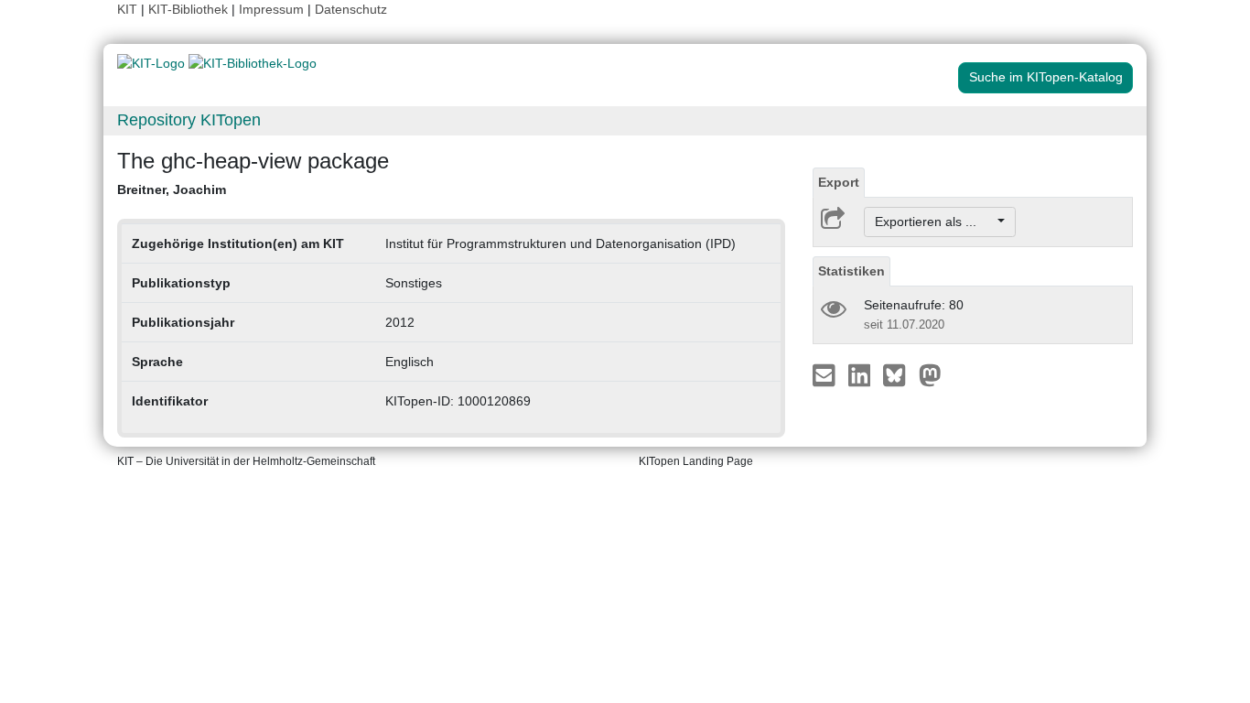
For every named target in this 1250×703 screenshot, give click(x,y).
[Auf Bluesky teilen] (899, 374)
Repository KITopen (189, 120)
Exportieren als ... (935, 221)
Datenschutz (351, 9)
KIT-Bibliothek (190, 9)
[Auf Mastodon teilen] (930, 374)
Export (838, 182)
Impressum (271, 9)
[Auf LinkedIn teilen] (861, 374)
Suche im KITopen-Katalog (1046, 77)
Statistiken (851, 271)
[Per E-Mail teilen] (826, 374)
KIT (127, 9)
